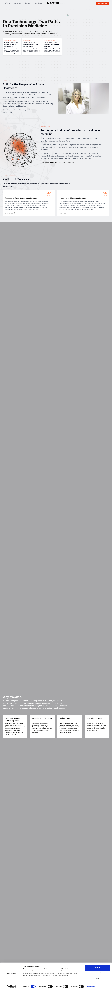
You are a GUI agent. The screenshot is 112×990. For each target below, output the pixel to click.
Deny (97, 978)
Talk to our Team (102, 3)
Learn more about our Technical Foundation (57, 162)
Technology (17, 3)
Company (28, 3)
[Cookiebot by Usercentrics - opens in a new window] (11, 986)
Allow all (97, 967)
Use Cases (38, 3)
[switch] (50, 986)
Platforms (7, 3)
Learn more (9, 213)
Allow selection (97, 973)
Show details (91, 986)
